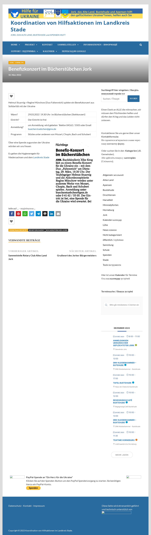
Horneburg (108, 209)
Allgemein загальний (113, 174)
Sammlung (19, 62)
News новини (110, 229)
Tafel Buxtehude (122, 383)
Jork (12, 62)
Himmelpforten (110, 204)
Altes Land (108, 179)
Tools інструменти (112, 264)
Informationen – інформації (100, 45)
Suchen (133, 99)
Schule (106, 249)
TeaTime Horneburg (124, 440)
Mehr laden (121, 455)
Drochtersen (109, 194)
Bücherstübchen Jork (56, 230)
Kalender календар (112, 219)
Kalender (48, 51)
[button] (11, 213)
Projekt (30, 45)
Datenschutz (14, 505)
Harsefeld (108, 199)
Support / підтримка (23, 51)
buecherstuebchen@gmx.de (42, 129)
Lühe (105, 224)
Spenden (107, 254)
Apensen (107, 184)
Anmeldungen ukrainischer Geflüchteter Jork (123, 343)
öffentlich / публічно (113, 239)
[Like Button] (11, 96)
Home (14, 45)
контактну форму (115, 143)
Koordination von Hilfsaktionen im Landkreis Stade (70, 26)
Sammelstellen (67, 45)
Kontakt (47, 45)
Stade (106, 259)
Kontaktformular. (110, 136)
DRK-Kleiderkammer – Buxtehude (124, 421)
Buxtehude (108, 189)
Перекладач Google (74, 51)
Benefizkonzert (36, 230)
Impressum (39, 505)
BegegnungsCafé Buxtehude (122, 401)
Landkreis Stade (41, 157)
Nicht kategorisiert (112, 234)
